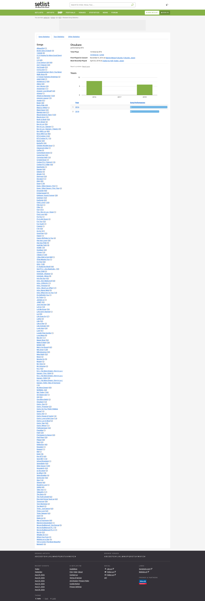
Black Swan (41, 110)
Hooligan (40, 250)
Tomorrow (40, 501)
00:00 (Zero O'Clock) (44, 51)
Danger (39, 169)
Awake (39, 100)
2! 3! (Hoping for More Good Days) (49, 55)
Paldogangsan (42, 428)
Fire (38, 210)
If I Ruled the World (43, 267)
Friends (39, 226)
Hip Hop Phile (42, 243)
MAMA (39, 345)
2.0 (38, 60)
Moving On (41, 359)
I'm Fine (39, 262)
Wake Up (40, 518)
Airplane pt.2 (41, 81)
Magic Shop (41, 340)
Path (38, 433)
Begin (39, 103)
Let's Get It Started (43, 312)
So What (40, 473)
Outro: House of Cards (45, 416)
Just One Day (42, 304)
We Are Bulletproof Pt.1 (45, 528)
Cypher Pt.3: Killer (43, 164)
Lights (39, 319)
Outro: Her (40, 414)
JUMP (39, 302)
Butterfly (40, 143)
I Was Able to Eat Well (44, 257)
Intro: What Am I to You (45, 293)
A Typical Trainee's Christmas (47, 77)
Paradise (40, 430)
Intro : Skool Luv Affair (45, 288)
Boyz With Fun (42, 134)
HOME (39, 248)
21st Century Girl (43, 62)
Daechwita (40, 167)
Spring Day (41, 478)
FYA (38, 229)
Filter (38, 207)
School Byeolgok (43, 461)
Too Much (40, 506)
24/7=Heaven (42, 65)
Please (39, 440)
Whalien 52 (41, 535)
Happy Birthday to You (45, 238)
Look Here (40, 328)
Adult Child (41, 79)
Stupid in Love (42, 485)
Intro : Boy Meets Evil (44, 281)
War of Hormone (43, 520)
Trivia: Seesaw (42, 513)
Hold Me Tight (42, 245)
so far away (41, 471)
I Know (39, 252)
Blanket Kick (41, 112)
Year (77, 103)
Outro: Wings (41, 425)
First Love (40, 214)
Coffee (39, 150)
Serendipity (41, 463)
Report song (86, 66)
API (105, 578)
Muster (39, 361)
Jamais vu (40, 300)
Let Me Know (41, 309)
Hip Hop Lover (42, 240)
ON (38, 397)
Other (74, 37)
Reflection (40, 444)
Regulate (40, 447)
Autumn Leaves (42, 98)
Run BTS (40, 456)
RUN (38, 454)
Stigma (39, 482)
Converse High (42, 157)
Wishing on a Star (43, 539)
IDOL (38, 264)
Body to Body (42, 119)
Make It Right (41, 342)
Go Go (39, 231)
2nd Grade (40, 67)
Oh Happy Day (42, 395)
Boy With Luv (41, 131)
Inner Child (40, 271)
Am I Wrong (41, 86)
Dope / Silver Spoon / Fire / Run (48, 188)
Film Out (40, 205)
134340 (39, 53)
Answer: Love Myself (44, 91)
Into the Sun (41, 278)
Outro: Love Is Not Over (45, 418)
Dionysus (40, 176)
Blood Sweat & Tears (44, 115)
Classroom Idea (42, 148)
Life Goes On (41, 316)
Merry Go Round (43, 347)
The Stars (40, 494)
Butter (39, 141)
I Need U (40, 255)
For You (39, 221)
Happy (39, 236)
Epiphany (40, 198)
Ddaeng (39, 172)
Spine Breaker (42, 475)
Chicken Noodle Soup (44, 146)
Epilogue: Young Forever (45, 195)
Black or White (42, 108)
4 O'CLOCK (41, 70)
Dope (38, 183)
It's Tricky (40, 297)
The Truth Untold (43, 497)
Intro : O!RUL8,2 (42, 283)
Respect (40, 449)
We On (39, 532)
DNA (38, 181)
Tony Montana (42, 504)
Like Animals (41, 326)
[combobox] (102, 4)
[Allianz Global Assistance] (143, 582)
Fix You (39, 217)
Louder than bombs (44, 333)
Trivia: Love (41, 511)
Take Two (40, 490)
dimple (39, 174)
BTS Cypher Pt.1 (43, 138)
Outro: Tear (41, 423)
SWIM (39, 487)
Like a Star (40, 323)
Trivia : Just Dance (43, 509)
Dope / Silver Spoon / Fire (46, 186)
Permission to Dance (44, 435)
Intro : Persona (42, 286)
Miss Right (40, 354)
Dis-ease (40, 179)
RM (38, 452)
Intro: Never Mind (43, 290)
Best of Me (40, 105)
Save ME (40, 459)
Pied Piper (40, 437)
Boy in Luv (40, 124)
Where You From (43, 537)
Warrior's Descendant (44, 523)
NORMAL (40, 390)
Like (38, 321)
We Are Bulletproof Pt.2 (45, 530)
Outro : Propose (42, 407)
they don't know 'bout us (45, 499)
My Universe (41, 366)
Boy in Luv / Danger (44, 127)
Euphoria (40, 200)
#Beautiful (40, 48)
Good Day (40, 233)
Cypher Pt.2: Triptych (44, 162)
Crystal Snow (41, 160)
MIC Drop (40, 350)
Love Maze (41, 335)
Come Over (41, 155)
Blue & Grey (41, 117)
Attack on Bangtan (44, 96)
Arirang (39, 93)
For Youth (40, 224)
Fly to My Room (42, 219)
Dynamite (40, 191)
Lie (38, 314)
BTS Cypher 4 (42, 136)
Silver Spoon (41, 466)
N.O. (38, 369)
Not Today (40, 392)
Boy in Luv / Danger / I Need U (47, 129)
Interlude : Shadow (43, 274)
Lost (38, 331)
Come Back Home (43, 153)
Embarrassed (42, 193)
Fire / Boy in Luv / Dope (45, 212)
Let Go (39, 307)
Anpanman (41, 89)
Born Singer (41, 122)
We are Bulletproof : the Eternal (48, 525)
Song (44, 37)
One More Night (42, 399)
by (97, 55)
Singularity (40, 468)
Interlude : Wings (43, 276)
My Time (40, 364)
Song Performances (137, 103)
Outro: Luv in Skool (43, 421)
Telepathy (40, 492)
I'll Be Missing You (43, 259)
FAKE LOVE (41, 202)
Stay (38, 480)
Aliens (39, 84)
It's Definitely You (43, 295)
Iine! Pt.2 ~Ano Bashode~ (46, 269)
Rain (38, 442)
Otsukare (40, 402)
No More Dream (42, 388)
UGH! (39, 516)
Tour (59, 37)
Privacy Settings (76, 587)
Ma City (39, 338)
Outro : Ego (41, 404)
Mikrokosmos (42, 352)
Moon (39, 357)
